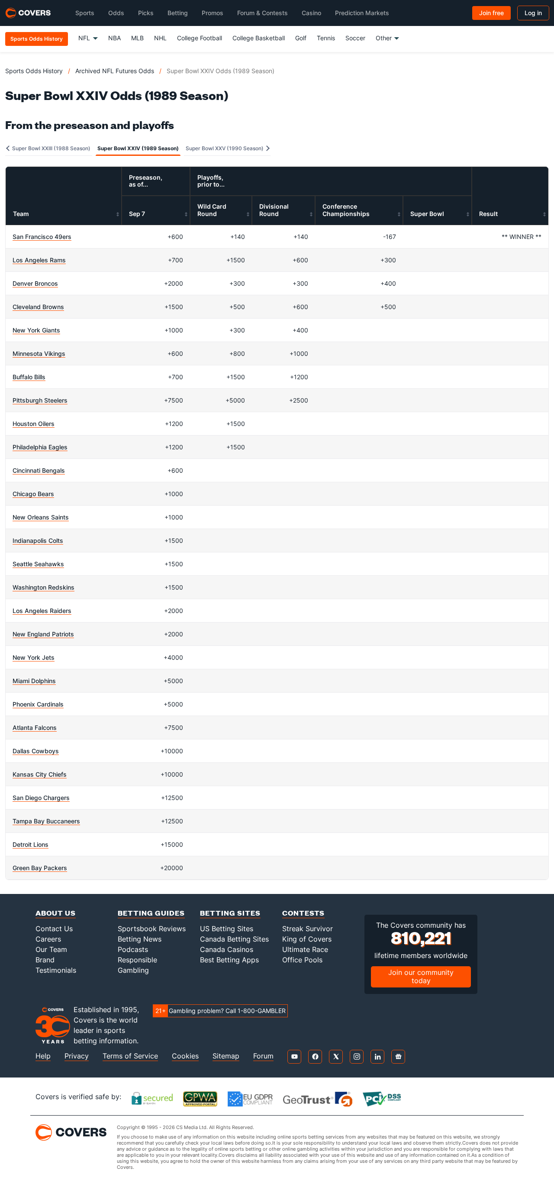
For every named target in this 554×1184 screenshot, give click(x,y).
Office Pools (302, 959)
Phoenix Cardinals (38, 704)
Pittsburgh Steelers (40, 400)
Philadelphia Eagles (40, 447)
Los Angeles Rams (39, 260)
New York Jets (34, 657)
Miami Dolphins (34, 680)
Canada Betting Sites (234, 939)
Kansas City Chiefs (40, 774)
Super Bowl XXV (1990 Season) (225, 148)
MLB (137, 38)
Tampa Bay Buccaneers (46, 821)
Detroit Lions (30, 844)
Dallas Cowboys (36, 751)
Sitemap (226, 1056)
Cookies (185, 1056)
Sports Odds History (34, 70)
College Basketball (258, 38)
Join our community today (421, 976)
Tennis (326, 38)
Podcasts (133, 949)
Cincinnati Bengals (39, 470)
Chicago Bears (33, 493)
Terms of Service (130, 1056)
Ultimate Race (305, 949)
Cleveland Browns (38, 306)
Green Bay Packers (40, 867)
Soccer (355, 38)
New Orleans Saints (41, 517)
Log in (533, 12)
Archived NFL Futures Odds (114, 70)
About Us (55, 913)
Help (43, 1056)
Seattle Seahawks (38, 564)
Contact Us (54, 928)
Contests (303, 913)
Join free (491, 12)
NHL (160, 38)
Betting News (139, 939)
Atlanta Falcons (35, 727)
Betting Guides (151, 913)
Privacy (76, 1056)
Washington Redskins (43, 587)
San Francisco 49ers (42, 236)
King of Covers (307, 939)
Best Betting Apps (229, 959)
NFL (84, 38)
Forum (263, 1056)
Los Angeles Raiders (42, 610)
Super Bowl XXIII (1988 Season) (50, 148)
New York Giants (36, 330)
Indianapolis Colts (38, 540)
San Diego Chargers (41, 797)
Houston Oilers (34, 423)
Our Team (51, 949)
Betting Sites (230, 913)
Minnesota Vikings (39, 353)
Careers (48, 939)
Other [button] (384, 38)
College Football (199, 38)
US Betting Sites (226, 928)
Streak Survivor (307, 928)
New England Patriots (43, 634)
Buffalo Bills (29, 377)
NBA (114, 38)
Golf (300, 38)
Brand (45, 959)
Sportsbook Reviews (152, 928)
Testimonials (55, 970)
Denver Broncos (35, 283)
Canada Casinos (226, 949)
